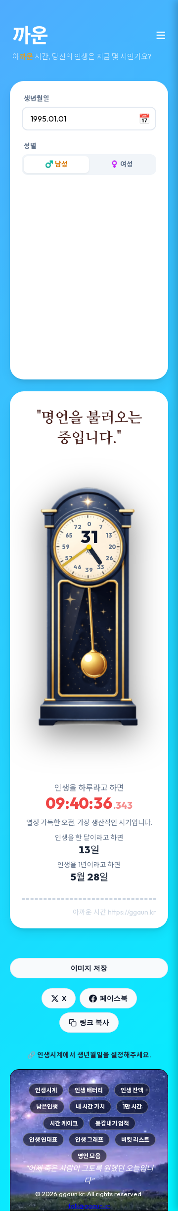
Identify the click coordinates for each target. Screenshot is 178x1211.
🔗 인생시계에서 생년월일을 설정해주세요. (89, 1054)
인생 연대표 (43, 1139)
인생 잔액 (132, 1090)
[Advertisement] (89, 279)
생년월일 (36, 98)
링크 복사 (94, 1022)
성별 (30, 145)
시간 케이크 (63, 1123)
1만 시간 (132, 1106)
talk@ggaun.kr (89, 1206)
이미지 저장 (89, 968)
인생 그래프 (89, 1139)
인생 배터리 (89, 1090)
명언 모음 (89, 1156)
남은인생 (47, 1106)
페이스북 (114, 998)
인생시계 (46, 1090)
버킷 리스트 (135, 1139)
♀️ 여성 (121, 164)
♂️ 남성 (56, 164)
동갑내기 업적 (112, 1123)
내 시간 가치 (90, 1106)
